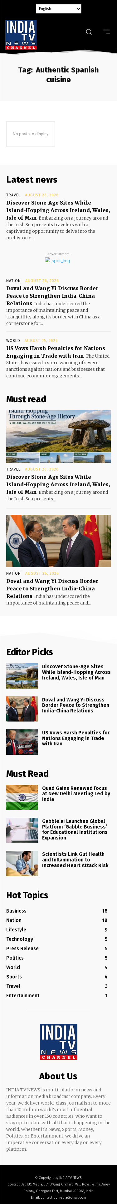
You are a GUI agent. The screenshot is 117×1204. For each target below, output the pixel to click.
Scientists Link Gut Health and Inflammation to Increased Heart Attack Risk (75, 859)
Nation (13, 281)
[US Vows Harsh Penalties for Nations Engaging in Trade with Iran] (22, 741)
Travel (13, 195)
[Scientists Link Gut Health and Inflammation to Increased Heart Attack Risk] (22, 863)
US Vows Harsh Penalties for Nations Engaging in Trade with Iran (76, 738)
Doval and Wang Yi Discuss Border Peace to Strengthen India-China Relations (52, 295)
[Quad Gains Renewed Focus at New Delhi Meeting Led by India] (22, 797)
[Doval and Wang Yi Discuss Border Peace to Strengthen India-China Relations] (58, 541)
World (13, 341)
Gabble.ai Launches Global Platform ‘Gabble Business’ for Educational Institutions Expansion (75, 829)
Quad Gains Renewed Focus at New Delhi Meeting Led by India (76, 793)
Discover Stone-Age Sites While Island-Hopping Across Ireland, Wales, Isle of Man (58, 210)
